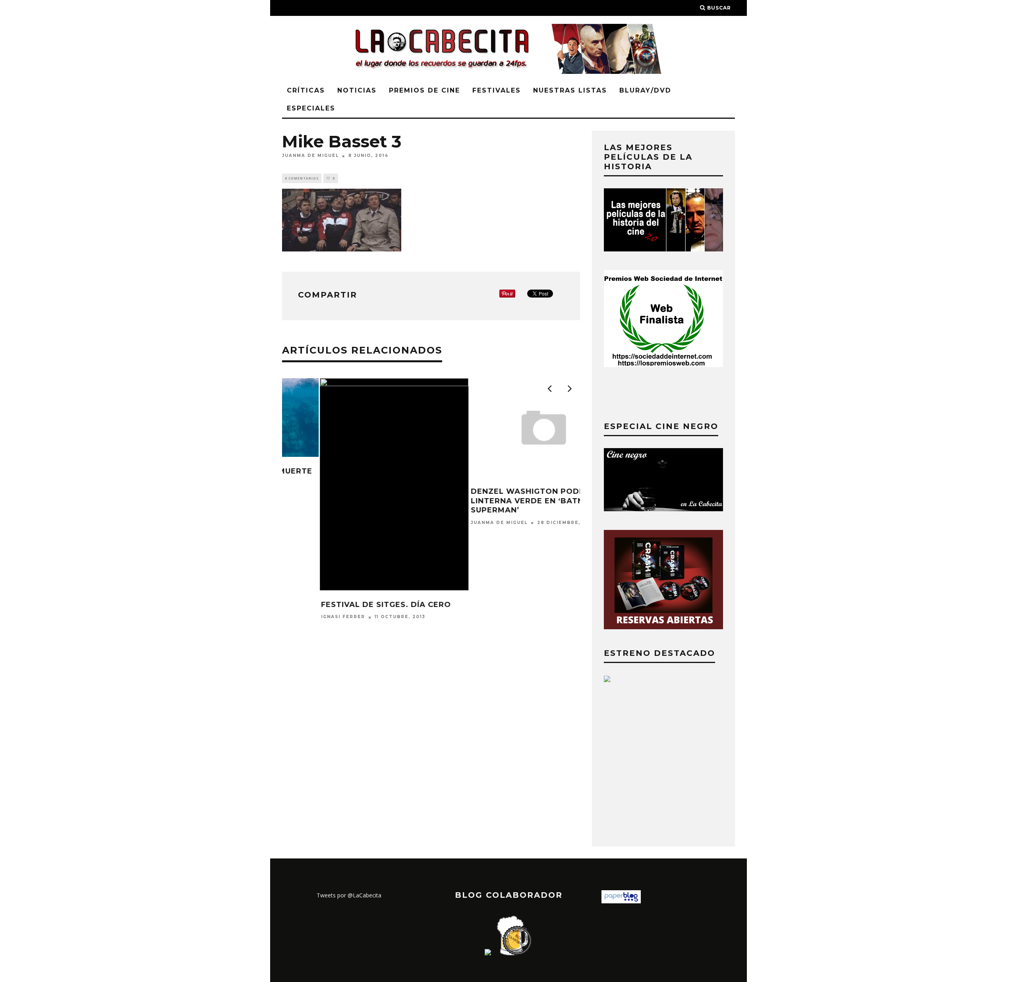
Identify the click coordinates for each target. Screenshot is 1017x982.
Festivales (496, 90)
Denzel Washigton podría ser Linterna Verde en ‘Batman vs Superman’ (503, 500)
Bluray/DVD (645, 90)
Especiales (311, 108)
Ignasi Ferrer (305, 617)
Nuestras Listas (570, 90)
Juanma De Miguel (310, 156)
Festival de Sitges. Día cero (348, 604)
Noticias (357, 90)
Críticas (306, 90)
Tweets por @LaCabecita (349, 895)
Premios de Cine (424, 90)
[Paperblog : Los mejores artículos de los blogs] (621, 901)
